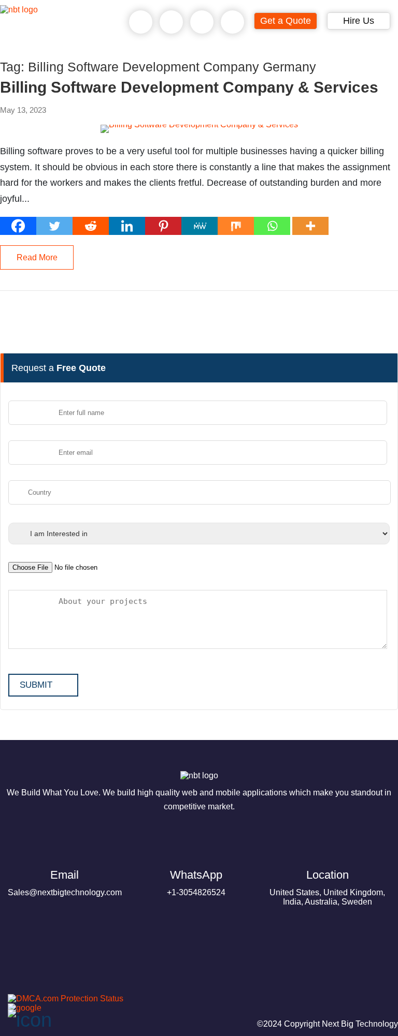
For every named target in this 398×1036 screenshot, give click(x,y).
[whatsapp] (171, 22)
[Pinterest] (163, 226)
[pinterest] (12, 986)
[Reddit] (91, 226)
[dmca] (61, 998)
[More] (310, 226)
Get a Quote (285, 21)
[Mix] (236, 226)
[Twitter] (54, 226)
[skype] (202, 22)
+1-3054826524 (196, 882)
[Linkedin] (127, 226)
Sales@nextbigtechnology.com (65, 882)
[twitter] (62, 986)
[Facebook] (18, 226)
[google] (20, 1007)
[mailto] (232, 22)
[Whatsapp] (272, 226)
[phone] (141, 22)
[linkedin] (87, 986)
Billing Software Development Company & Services (189, 87)
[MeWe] (199, 226)
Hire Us (358, 21)
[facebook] (37, 986)
